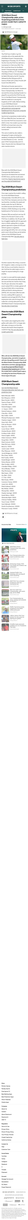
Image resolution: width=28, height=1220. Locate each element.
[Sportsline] (20, 1197)
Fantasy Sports (6, 1089)
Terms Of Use (5, 1126)
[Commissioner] (19, 1200)
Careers (4, 1111)
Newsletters (5, 1182)
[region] (14, 535)
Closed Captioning (7, 1137)
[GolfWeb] (22, 1205)
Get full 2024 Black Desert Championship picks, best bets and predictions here (12, 390)
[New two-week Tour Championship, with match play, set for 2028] (5, 592)
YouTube (4, 1156)
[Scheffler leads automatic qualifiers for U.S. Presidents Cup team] (5, 627)
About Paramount (7, 1114)
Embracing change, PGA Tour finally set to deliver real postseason (18, 565)
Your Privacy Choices (7, 1134)
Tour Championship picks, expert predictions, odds (17, 556)
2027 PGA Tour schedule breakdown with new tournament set (17, 582)
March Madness (6, 1099)
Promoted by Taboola (20, 524)
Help (3, 1147)
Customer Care (6, 1149)
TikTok (3, 1159)
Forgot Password (6, 1187)
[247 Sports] (9, 1197)
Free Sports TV (6, 1091)
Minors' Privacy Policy (8, 1132)
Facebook (4, 1164)
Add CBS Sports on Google (10, 32)
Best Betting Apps (7, 1094)
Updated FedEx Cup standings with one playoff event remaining (17, 574)
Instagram (4, 1161)
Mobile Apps (5, 1102)
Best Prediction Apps (8, 1097)
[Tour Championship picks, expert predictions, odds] (5, 558)
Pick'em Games (6, 1086)
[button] (2, 6)
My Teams (4, 1184)
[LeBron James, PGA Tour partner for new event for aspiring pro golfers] (5, 618)
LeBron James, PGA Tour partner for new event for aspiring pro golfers (17, 617)
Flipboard (4, 1172)
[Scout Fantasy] (13, 1204)
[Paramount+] (9, 1201)
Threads (4, 1169)
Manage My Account (7, 1179)
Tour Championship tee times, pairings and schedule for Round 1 (18, 600)
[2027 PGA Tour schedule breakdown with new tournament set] (5, 584)
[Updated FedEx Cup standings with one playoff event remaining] (5, 575)
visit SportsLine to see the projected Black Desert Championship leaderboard (14, 367)
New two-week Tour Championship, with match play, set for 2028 (17, 591)
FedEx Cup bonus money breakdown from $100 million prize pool (17, 608)
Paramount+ (5, 1117)
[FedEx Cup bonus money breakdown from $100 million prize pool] (5, 610)
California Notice (6, 1140)
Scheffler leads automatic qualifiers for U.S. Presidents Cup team (18, 625)
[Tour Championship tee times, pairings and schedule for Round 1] (5, 601)
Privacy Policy (5, 1129)
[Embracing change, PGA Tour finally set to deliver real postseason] (5, 567)
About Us (4, 1109)
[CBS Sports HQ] (21, 1192)
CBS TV (4, 1120)
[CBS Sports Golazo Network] (14, 1195)
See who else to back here (10, 306)
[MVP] (5, 1204)
